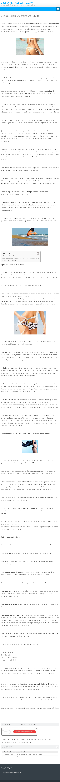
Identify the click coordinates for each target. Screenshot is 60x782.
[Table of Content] (38, 253)
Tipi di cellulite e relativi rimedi (11, 256)
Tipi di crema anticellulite (10, 260)
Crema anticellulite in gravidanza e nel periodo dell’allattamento (21, 258)
